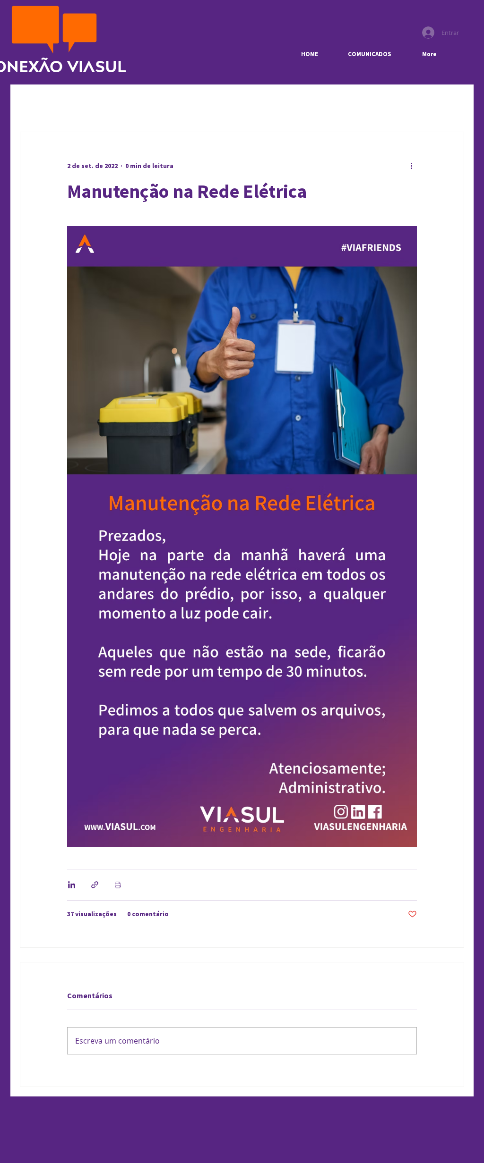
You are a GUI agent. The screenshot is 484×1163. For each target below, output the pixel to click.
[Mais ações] (411, 166)
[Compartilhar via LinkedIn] (71, 884)
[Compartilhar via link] (94, 884)
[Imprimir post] (117, 884)
